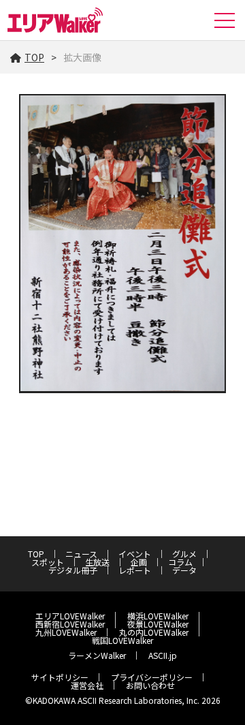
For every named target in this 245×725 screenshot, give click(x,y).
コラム (180, 562)
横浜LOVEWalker (158, 615)
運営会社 (87, 685)
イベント (134, 553)
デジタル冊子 (72, 570)
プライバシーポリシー (152, 677)
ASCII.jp (162, 655)
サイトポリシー (59, 677)
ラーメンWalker (97, 655)
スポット (47, 562)
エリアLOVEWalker (70, 615)
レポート (134, 570)
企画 (139, 562)
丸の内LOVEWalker (154, 632)
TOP (34, 57)
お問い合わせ (150, 685)
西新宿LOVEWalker (70, 624)
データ (184, 570)
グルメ (184, 553)
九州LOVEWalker (66, 632)
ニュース (81, 553)
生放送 (97, 562)
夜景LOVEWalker (158, 624)
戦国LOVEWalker (122, 640)
